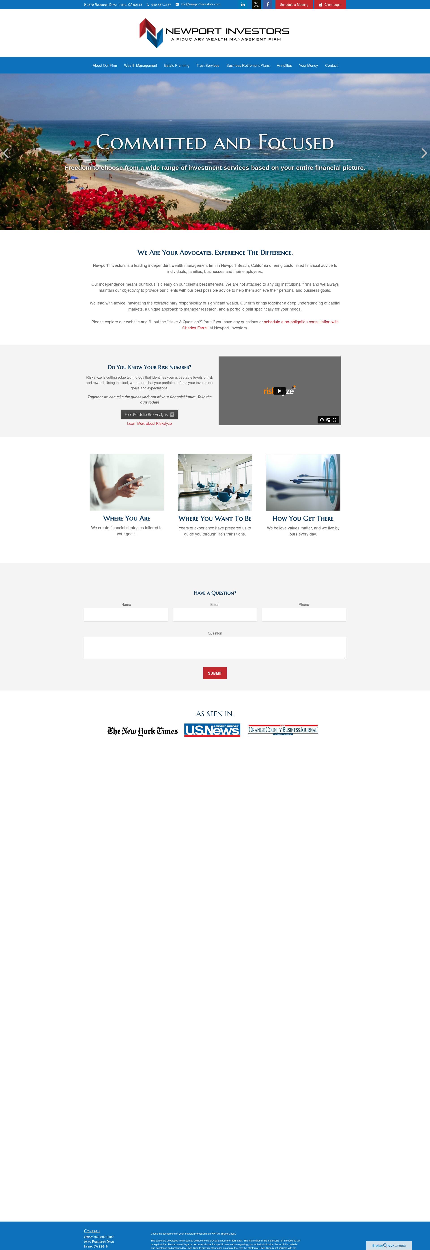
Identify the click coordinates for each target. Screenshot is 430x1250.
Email (214, 604)
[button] (104, 65)
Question (215, 633)
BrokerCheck (228, 1233)
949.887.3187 (161, 4)
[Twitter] (256, 4)
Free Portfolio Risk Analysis (146, 414)
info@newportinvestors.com (200, 4)
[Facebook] (267, 4)
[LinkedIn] (243, 4)
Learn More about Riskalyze (149, 423)
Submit (215, 673)
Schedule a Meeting (294, 4)
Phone (304, 604)
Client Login (333, 4)
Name (126, 604)
